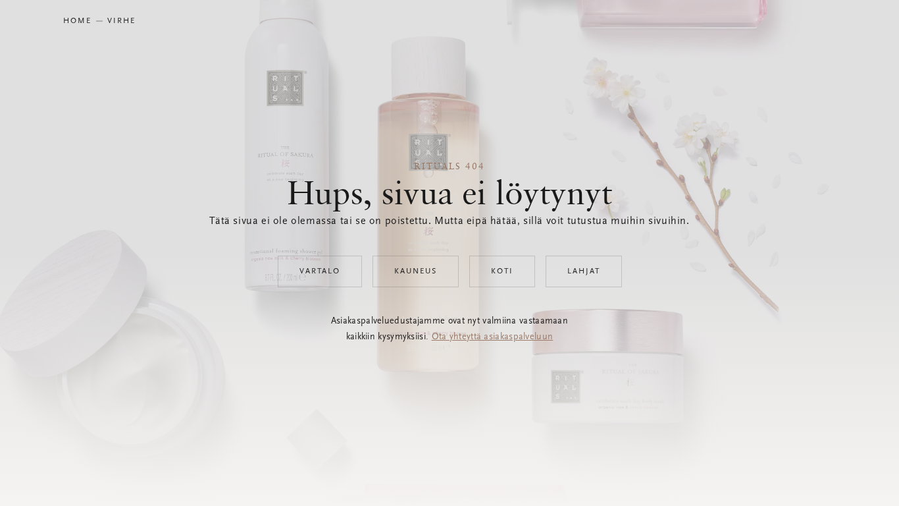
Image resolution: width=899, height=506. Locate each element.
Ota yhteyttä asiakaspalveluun (492, 337)
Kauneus (415, 271)
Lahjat (583, 271)
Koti (502, 271)
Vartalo (319, 271)
